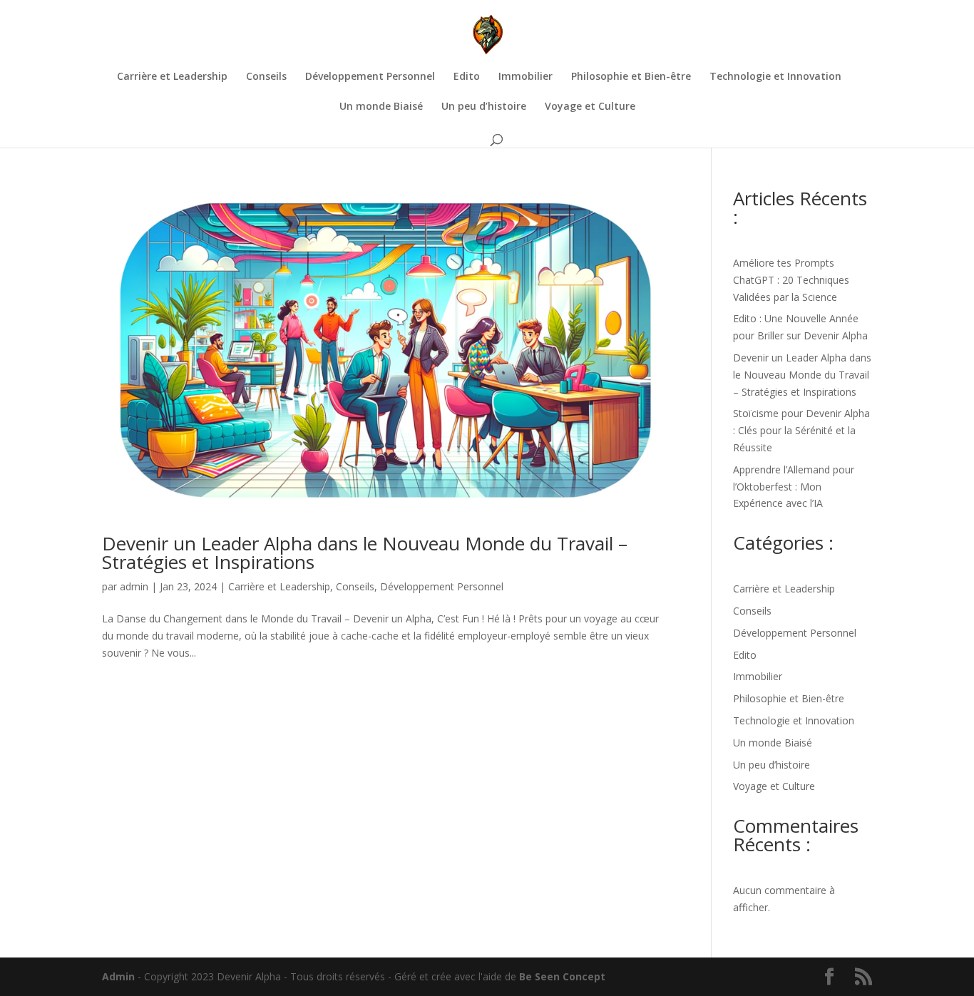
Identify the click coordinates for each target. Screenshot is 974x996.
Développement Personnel (370, 77)
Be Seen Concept (562, 976)
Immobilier (525, 77)
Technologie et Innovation (775, 77)
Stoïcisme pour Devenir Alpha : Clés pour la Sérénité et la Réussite (801, 430)
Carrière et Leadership (172, 77)
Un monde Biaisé (381, 107)
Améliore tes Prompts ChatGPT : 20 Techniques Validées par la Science (791, 280)
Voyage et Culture (590, 107)
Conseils (266, 77)
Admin (118, 976)
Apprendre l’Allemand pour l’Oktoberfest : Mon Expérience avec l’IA (793, 486)
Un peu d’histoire (483, 107)
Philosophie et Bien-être (631, 77)
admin (134, 586)
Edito (466, 77)
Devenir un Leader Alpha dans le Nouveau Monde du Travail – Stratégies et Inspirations (364, 552)
